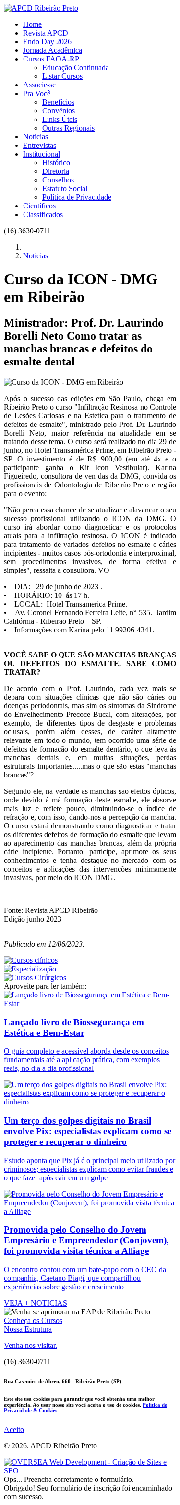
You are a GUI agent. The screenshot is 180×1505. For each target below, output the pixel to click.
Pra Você (36, 93)
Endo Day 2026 (47, 41)
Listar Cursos (62, 76)
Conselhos (58, 180)
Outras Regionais (68, 128)
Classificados (43, 214)
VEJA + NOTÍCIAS (35, 1303)
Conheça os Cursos (33, 1320)
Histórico (56, 162)
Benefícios (58, 102)
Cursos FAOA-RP (51, 59)
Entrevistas (39, 145)
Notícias (35, 137)
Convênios (58, 111)
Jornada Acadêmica (52, 50)
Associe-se (39, 85)
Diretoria (55, 171)
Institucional (41, 154)
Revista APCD (45, 33)
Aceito (14, 1429)
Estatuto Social (64, 188)
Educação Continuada (75, 67)
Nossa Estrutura (28, 1329)
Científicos (39, 206)
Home (32, 24)
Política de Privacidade (76, 197)
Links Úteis (59, 119)
